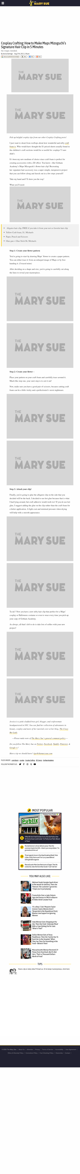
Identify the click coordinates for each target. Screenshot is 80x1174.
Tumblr (56, 744)
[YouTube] (34, 765)
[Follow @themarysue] (20, 765)
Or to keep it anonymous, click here (57, 969)
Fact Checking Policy (46, 1053)
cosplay (22, 760)
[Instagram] (27, 765)
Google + (14, 747)
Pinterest (64, 744)
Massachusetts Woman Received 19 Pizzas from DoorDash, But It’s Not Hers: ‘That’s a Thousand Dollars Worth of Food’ (45, 953)
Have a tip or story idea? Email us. (30, 969)
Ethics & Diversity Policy (15, 1053)
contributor (15, 760)
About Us (22, 1049)
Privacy (37, 1049)
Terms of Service (47, 1049)
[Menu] (3, 3)
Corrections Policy (32, 1053)
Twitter (40, 744)
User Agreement (70, 1049)
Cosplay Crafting (30, 760)
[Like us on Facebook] (23, 765)
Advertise (30, 1049)
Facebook (48, 744)
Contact (67, 1053)
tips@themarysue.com (43, 753)
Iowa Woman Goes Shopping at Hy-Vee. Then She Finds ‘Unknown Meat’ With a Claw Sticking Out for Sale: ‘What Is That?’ (45, 925)
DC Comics (39, 760)
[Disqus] (40, 1007)
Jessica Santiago (8, 54)
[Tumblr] (31, 765)
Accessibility (59, 1049)
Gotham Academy (48, 760)
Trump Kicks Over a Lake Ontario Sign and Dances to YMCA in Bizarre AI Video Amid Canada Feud (44, 897)
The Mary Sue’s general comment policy (48, 738)
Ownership (59, 1053)
